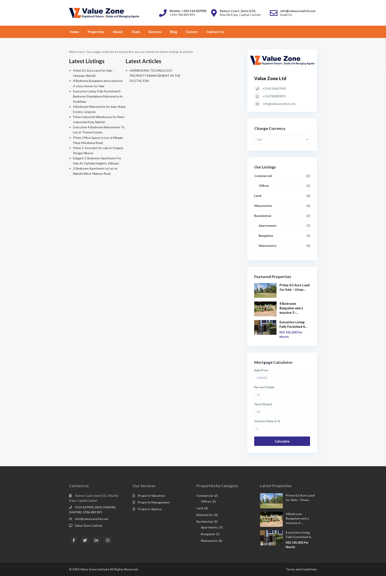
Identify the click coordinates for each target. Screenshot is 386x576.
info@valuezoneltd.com (279, 104)
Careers (192, 32)
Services (155, 32)
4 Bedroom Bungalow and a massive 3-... (291, 308)
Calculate (282, 441)
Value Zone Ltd (270, 78)
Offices (264, 185)
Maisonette (263, 206)
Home (74, 32)
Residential (262, 216)
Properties (96, 32)
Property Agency (150, 509)
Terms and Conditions (301, 569)
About (118, 32)
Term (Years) (263, 404)
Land (257, 196)
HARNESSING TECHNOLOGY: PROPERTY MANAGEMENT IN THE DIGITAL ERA (155, 76)
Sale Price (261, 370)
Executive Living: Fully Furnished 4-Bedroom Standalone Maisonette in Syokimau (97, 96)
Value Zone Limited (88, 525)
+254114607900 (274, 88)
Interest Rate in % (267, 421)
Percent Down (264, 387)
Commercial (263, 176)
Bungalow (266, 235)
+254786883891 (274, 96)
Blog (173, 32)
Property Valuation (151, 495)
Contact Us (215, 32)
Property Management (154, 502)
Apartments (268, 225)
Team (135, 32)
